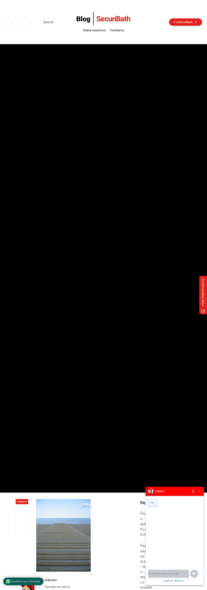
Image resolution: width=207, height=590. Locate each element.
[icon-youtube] (17, 22)
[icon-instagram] (27, 22)
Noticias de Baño (25, 256)
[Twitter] (22, 517)
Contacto (117, 30)
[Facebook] (22, 508)
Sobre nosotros (94, 30)
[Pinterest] (22, 525)
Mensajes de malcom (58, 587)
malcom (32, 277)
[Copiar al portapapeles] (22, 533)
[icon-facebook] (8, 22)
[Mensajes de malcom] (19, 277)
